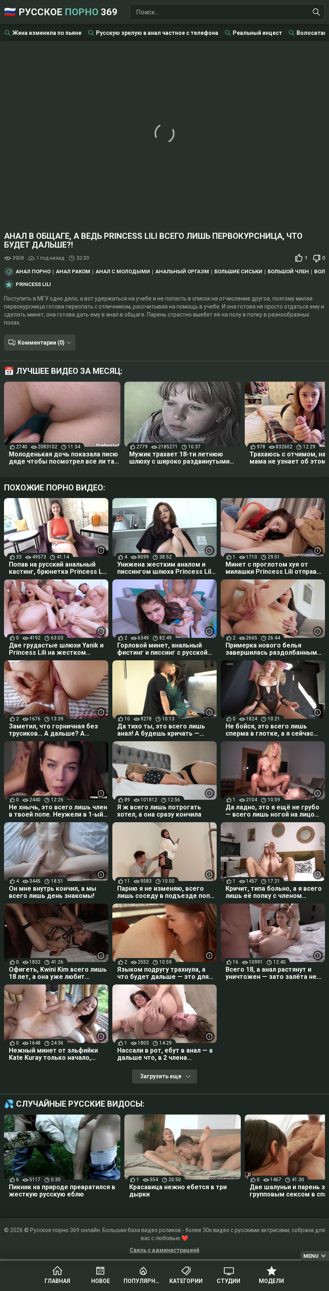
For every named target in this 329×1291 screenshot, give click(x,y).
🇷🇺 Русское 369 (61, 12)
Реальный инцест (257, 33)
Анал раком (73, 271)
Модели (271, 1281)
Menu (311, 1256)
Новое (100, 1281)
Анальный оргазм (182, 271)
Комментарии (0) (41, 342)
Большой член (288, 271)
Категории (186, 1281)
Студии (228, 1281)
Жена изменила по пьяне (46, 33)
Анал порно (33, 271)
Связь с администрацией (164, 1250)
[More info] (101, 550)
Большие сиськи (238, 271)
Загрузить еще (160, 1076)
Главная (57, 1281)
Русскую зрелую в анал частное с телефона (157, 33)
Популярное (143, 1281)
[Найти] (316, 12)
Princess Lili (33, 284)
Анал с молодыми (122, 271)
